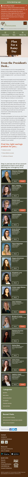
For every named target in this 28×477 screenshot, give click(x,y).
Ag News (5, 392)
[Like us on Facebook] (2, 442)
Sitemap (3, 462)
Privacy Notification (6, 464)
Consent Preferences (6, 468)
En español (5, 400)
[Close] (26, 5)
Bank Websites (4, 473)
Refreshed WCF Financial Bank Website (12, 420)
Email (23, 181)
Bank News (5, 395)
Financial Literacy (7, 403)
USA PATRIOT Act (5, 466)
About (16, 181)
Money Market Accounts (8, 153)
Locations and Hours (6, 439)
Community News (7, 398)
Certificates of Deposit (7, 156)
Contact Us (4, 437)
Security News (6, 406)
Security (3, 460)
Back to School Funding (9, 417)
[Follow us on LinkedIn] (6, 442)
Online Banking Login (14, 2)
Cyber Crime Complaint (8, 422)
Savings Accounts (6, 149)
